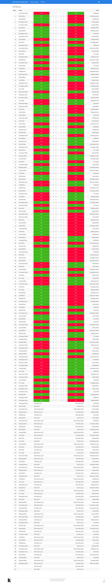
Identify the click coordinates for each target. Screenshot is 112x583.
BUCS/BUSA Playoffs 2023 (20, 2)
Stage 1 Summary (34, 2)
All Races (43, 2)
